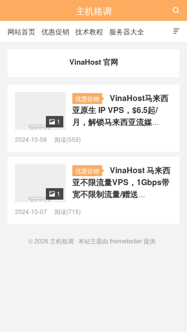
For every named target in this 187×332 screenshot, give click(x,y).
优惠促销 (55, 31)
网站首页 (21, 31)
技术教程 (89, 31)
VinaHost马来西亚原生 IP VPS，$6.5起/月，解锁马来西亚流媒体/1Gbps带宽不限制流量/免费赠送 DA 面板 (120, 121)
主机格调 (94, 10)
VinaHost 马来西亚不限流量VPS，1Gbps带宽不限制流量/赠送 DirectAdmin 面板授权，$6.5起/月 (121, 193)
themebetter (126, 240)
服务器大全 (126, 31)
